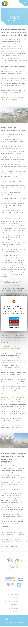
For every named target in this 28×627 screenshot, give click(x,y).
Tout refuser (14, 321)
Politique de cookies (14, 327)
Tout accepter (14, 318)
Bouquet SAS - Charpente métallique (5, 3)
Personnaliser (14, 324)
